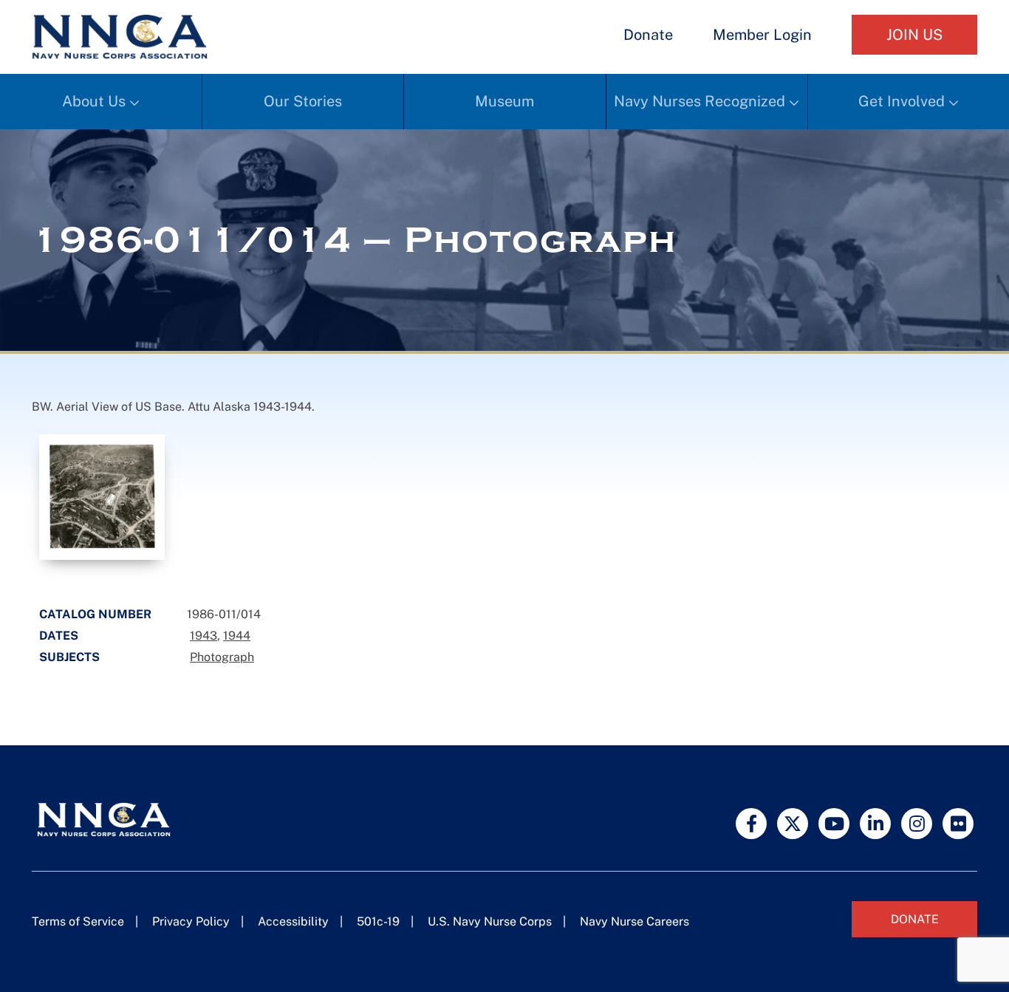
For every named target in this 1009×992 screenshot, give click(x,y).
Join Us (914, 35)
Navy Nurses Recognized (699, 101)
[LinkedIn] (875, 823)
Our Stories (303, 101)
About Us (94, 101)
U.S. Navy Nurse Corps (490, 921)
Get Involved (901, 101)
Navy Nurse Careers (634, 921)
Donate (648, 35)
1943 (203, 636)
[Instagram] (916, 823)
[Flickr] (958, 823)
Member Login (762, 35)
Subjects (69, 657)
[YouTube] (833, 823)
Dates (58, 636)
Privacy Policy (191, 921)
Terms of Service (78, 921)
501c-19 (378, 921)
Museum (504, 101)
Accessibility (293, 921)
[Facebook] (751, 823)
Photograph (222, 657)
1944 (236, 636)
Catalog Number (95, 614)
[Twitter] (792, 823)
